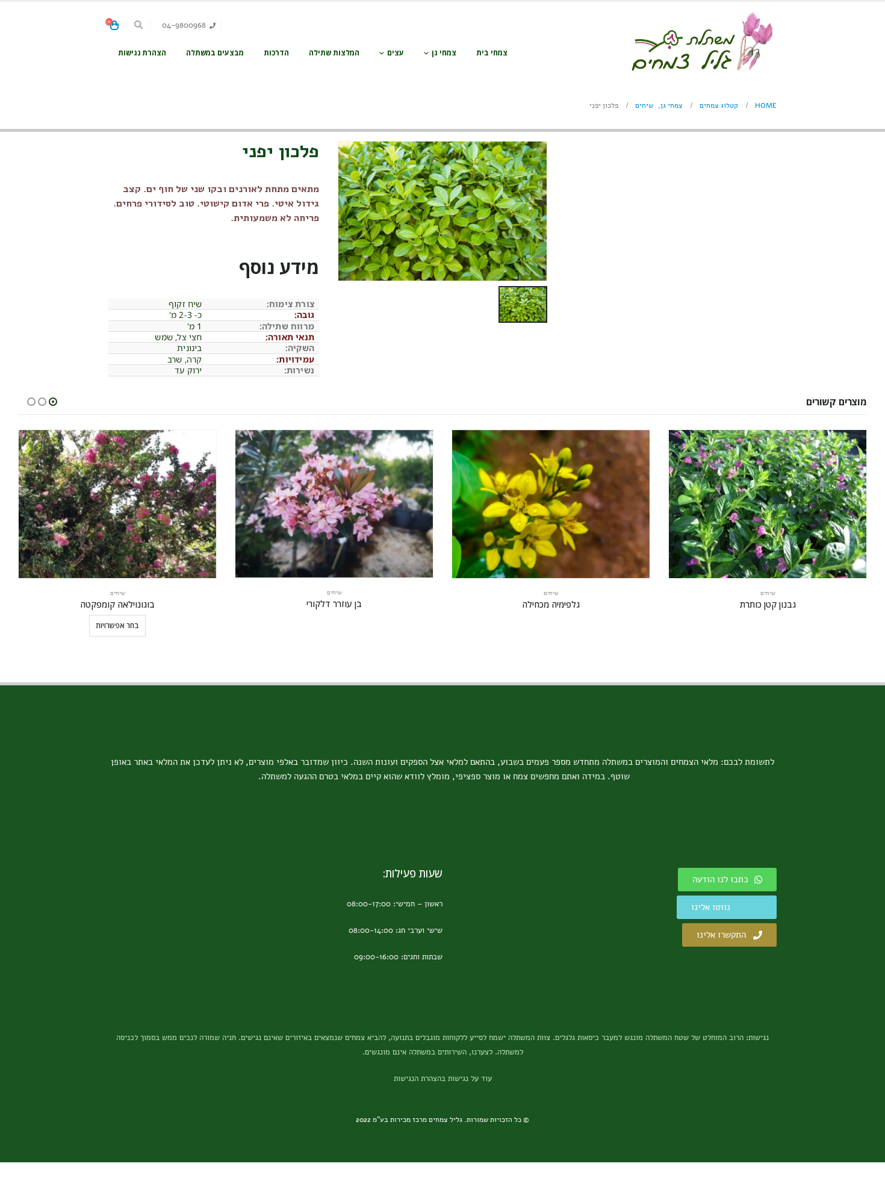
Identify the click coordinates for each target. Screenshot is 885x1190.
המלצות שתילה (334, 53)
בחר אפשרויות (117, 625)
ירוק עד (188, 370)
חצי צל (189, 337)
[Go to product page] (767, 504)
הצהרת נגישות (142, 53)
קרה (194, 359)
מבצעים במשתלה (215, 53)
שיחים (767, 593)
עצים (395, 53)
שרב (174, 359)
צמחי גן (444, 53)
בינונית (189, 348)
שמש (164, 337)
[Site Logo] (701, 41)
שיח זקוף (185, 304)
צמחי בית (492, 53)
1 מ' (194, 326)
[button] (139, 25)
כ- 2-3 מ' (185, 314)
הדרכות (276, 53)
